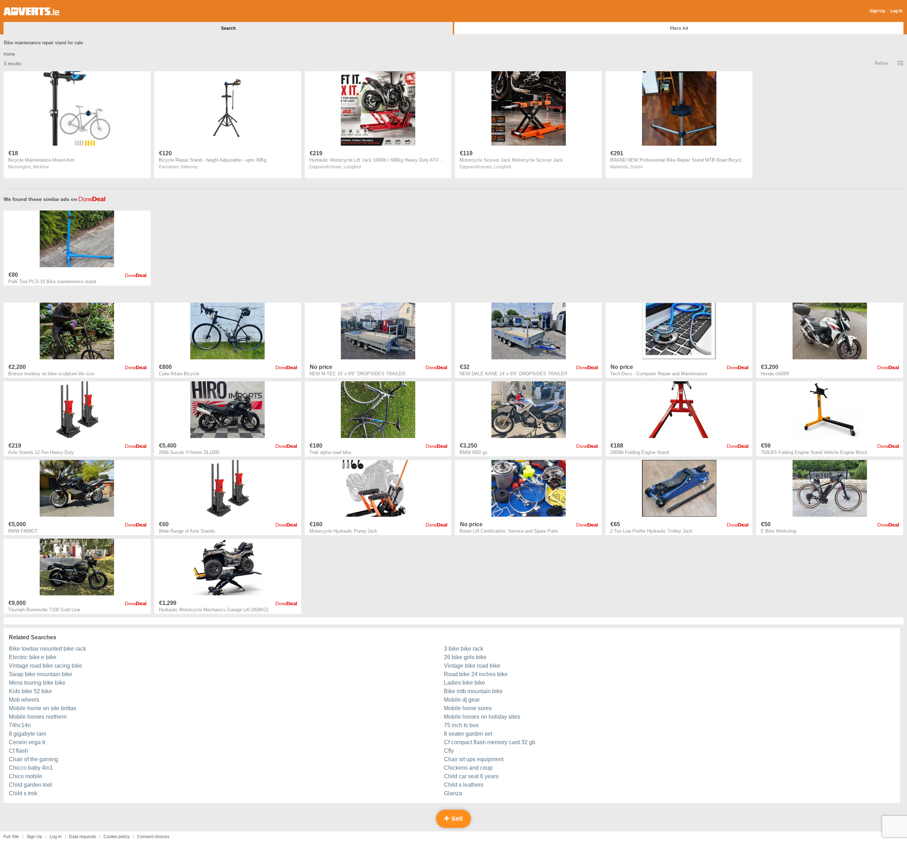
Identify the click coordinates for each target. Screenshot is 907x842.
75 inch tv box (461, 725)
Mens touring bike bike (37, 683)
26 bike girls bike (465, 657)
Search (228, 28)
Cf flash (18, 751)
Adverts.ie (31, 11)
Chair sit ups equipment (473, 759)
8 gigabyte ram (27, 734)
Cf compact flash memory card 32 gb (489, 742)
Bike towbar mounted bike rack (47, 649)
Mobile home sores (468, 708)
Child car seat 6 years (471, 776)
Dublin (636, 166)
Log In (896, 11)
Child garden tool (30, 785)
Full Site (11, 836)
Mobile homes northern (38, 717)
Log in (56, 836)
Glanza (453, 793)
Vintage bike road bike (472, 666)
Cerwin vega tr (27, 742)
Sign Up (877, 11)
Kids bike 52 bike (30, 691)
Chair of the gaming (33, 759)
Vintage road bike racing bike (45, 666)
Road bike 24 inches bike (476, 674)
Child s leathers (463, 785)
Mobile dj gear (462, 700)
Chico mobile (25, 776)
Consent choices (153, 836)
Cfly (449, 751)
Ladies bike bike (464, 683)
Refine (881, 63)
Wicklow (41, 166)
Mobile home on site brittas (42, 708)
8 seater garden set (468, 734)
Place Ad (679, 28)
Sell (456, 818)
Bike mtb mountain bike (473, 691)
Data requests (82, 836)
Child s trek (23, 793)
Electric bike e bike (32, 657)
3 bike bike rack (463, 649)
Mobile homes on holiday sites (482, 717)
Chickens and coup (468, 768)
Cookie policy (116, 836)
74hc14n (20, 725)
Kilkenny (189, 166)
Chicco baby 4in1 (31, 768)
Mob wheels (24, 700)
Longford (352, 166)
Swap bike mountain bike (40, 674)
